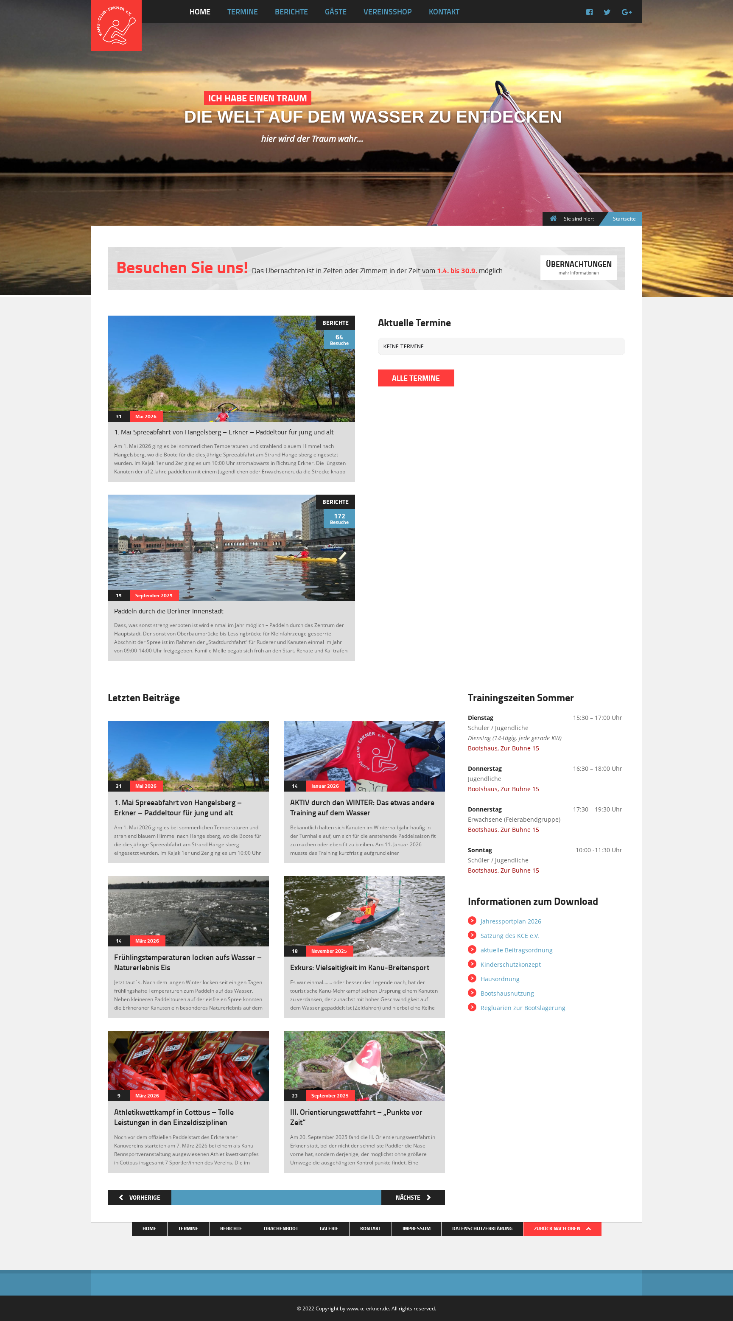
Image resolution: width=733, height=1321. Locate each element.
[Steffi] (113, 881)
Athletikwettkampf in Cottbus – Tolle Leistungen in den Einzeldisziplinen (174, 1117)
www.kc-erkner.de (368, 1308)
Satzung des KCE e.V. (510, 936)
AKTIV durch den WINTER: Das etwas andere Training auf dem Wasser (362, 807)
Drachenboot (281, 1228)
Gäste (336, 11)
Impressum (417, 1228)
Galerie (329, 1228)
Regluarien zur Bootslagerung (523, 1008)
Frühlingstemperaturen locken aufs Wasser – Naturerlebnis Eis (188, 962)
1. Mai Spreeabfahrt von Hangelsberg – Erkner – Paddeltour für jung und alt (224, 432)
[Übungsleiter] (113, 321)
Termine (242, 11)
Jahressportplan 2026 (511, 921)
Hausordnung (500, 979)
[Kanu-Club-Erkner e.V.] (116, 44)
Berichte (291, 11)
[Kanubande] (289, 726)
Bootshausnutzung (507, 993)
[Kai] (113, 500)
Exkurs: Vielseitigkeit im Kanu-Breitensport (359, 967)
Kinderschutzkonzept (511, 964)
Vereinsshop (388, 11)
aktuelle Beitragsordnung (517, 950)
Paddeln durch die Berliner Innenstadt (169, 611)
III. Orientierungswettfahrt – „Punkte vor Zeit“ (356, 1117)
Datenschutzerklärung (482, 1228)
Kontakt (444, 11)
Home (200, 11)
